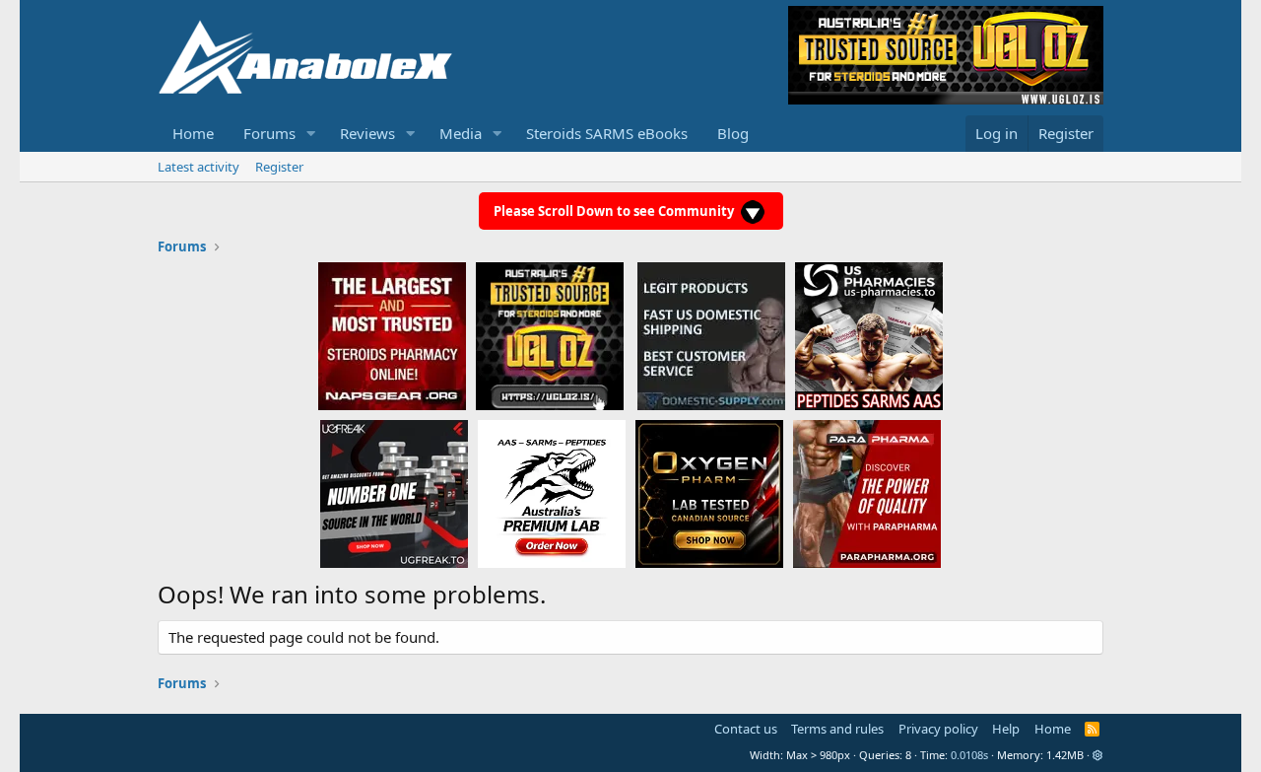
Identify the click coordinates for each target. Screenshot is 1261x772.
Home (193, 133)
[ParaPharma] (867, 493)
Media (460, 133)
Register (279, 166)
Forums (269, 133)
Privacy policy (938, 728)
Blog (733, 133)
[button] (311, 133)
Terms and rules (837, 728)
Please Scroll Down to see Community (615, 211)
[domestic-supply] (711, 335)
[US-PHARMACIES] (869, 335)
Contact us (745, 728)
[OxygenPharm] (709, 493)
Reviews (367, 133)
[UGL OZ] (550, 335)
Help (1006, 728)
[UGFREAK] (394, 493)
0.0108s (969, 754)
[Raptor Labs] (552, 493)
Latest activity (198, 166)
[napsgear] (392, 335)
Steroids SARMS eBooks (607, 133)
